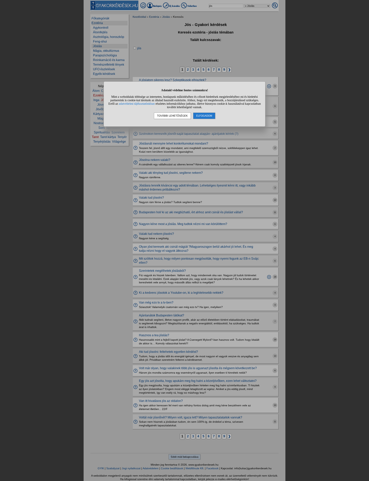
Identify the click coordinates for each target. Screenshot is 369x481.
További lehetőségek (172, 115)
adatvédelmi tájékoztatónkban (137, 103)
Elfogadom (204, 115)
